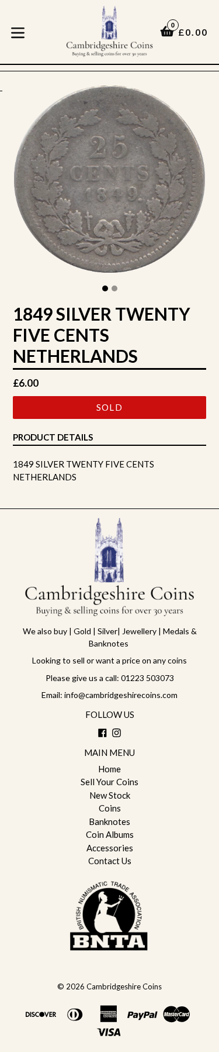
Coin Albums (110, 834)
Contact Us (109, 860)
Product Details (53, 437)
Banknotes (109, 821)
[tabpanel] (109, 182)
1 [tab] (105, 288)
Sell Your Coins (109, 781)
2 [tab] (114, 288)
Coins (110, 808)
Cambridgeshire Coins (124, 986)
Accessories (109, 848)
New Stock (109, 795)
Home (109, 769)
